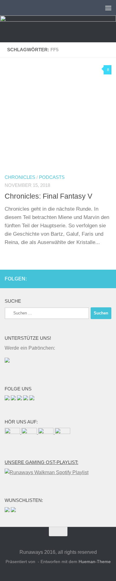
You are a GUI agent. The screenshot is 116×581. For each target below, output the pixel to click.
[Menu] (108, 7)
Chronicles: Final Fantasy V (48, 196)
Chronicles (20, 177)
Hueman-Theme (95, 561)
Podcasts (52, 177)
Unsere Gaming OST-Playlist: (41, 462)
